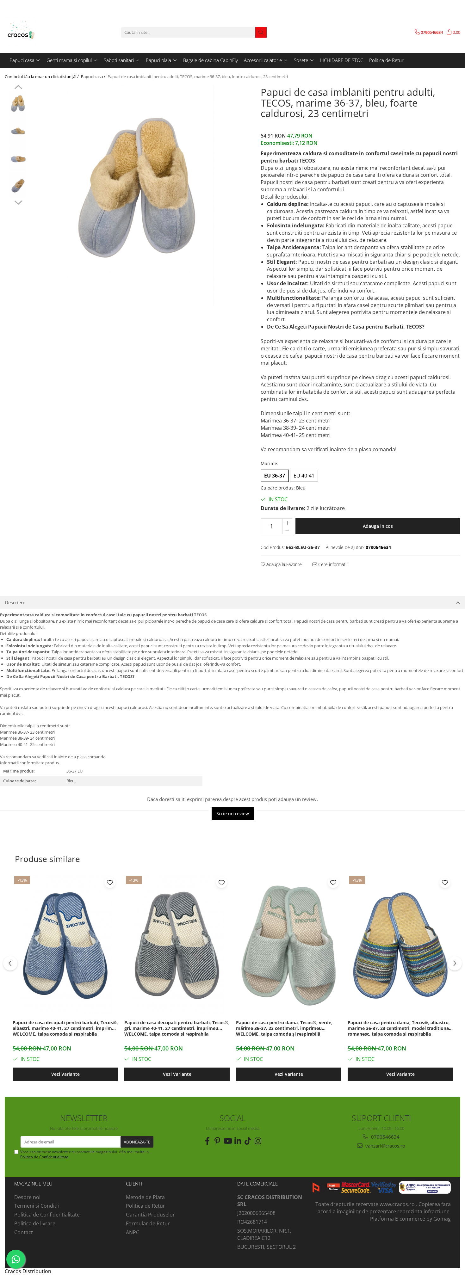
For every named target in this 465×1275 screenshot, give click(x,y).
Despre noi (27, 1197)
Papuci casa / (93, 76)
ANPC (132, 1232)
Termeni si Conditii (36, 1205)
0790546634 (385, 1137)
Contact (23, 1232)
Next (18, 202)
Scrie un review (232, 813)
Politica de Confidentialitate (44, 1157)
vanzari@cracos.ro (384, 1146)
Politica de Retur (386, 60)
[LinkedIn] (237, 1141)
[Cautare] (261, 32)
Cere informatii (332, 564)
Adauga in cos (378, 526)
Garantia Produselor (150, 1214)
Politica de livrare (34, 1223)
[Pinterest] (217, 1141)
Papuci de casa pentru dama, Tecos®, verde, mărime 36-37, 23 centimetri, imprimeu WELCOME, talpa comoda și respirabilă (284, 1028)
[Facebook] (207, 1141)
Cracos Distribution (28, 1271)
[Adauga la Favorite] (109, 882)
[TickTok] (247, 1141)
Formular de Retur (148, 1223)
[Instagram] (258, 1141)
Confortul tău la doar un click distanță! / (42, 76)
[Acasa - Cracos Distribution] (36, 32)
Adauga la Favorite (283, 564)
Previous (18, 88)
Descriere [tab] (15, 602)
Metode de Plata (145, 1197)
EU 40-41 (304, 475)
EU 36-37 (274, 475)
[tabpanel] (140, 195)
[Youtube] (227, 1141)
